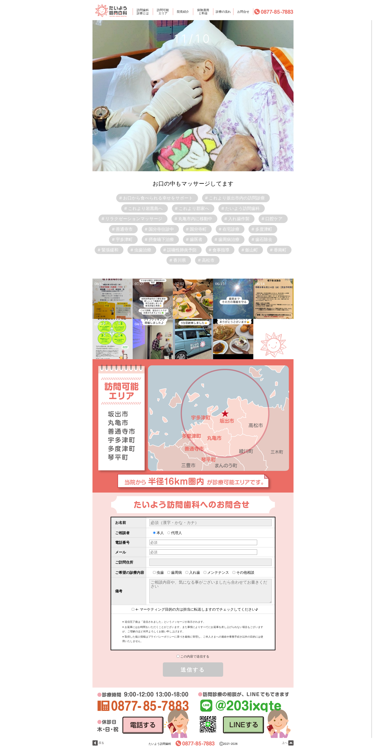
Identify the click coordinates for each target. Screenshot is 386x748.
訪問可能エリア (163, 11)
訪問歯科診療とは (143, 11)
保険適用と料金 (203, 11)
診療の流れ (223, 11)
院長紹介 (183, 11)
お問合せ (243, 11)
